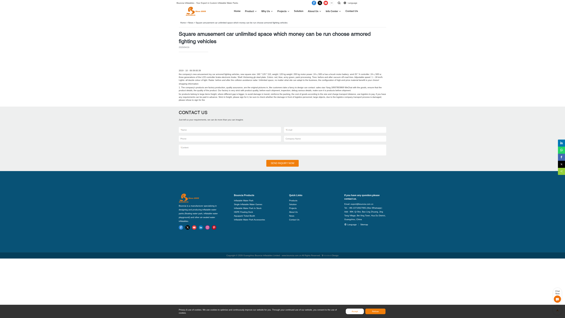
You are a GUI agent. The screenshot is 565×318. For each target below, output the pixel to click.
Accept (355, 311)
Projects (282, 11)
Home (237, 11)
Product (249, 11)
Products (293, 200)
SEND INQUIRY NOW (282, 163)
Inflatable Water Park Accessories (249, 219)
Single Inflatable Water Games (248, 204)
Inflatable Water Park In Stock (247, 208)
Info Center (332, 11)
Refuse (375, 311)
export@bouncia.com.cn (362, 204)
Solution (298, 11)
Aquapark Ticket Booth (244, 216)
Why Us (265, 11)
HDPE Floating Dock (243, 212)
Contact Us (351, 11)
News (190, 22)
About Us (313, 11)
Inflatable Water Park (243, 200)
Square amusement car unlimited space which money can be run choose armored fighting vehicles (242, 22)
